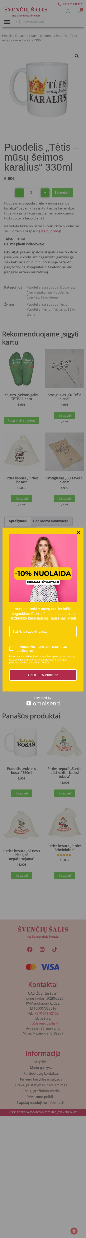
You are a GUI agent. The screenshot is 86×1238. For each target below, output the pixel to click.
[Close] (78, 533)
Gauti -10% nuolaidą (43, 675)
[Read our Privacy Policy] (74, 656)
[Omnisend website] (43, 700)
